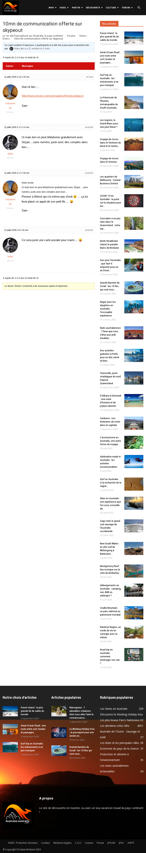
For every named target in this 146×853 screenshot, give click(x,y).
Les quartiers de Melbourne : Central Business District (110, 180)
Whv (51, 7)
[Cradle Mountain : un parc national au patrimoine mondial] (133, 612)
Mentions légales (62, 842)
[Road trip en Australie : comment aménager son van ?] (133, 654)
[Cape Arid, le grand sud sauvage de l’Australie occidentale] (133, 525)
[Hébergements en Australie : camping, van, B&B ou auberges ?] (133, 590)
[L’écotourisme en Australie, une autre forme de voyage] (133, 442)
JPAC (121, 842)
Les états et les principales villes (119, 743)
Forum (126, 7)
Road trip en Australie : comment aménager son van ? (110, 656)
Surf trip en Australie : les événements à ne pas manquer (32, 747)
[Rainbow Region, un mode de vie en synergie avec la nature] (133, 632)
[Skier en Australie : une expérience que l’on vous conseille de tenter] (133, 503)
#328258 (89, 127)
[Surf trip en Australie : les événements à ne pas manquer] (133, 79)
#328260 (89, 230)
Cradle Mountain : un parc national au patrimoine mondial (110, 611)
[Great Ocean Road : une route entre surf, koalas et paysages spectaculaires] (133, 57)
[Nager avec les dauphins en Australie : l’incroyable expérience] (133, 306)
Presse (100, 842)
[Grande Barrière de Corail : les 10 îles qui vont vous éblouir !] (133, 287)
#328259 (89, 173)
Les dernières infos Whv (114, 726)
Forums (71, 35)
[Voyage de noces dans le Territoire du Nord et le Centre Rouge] (133, 144)
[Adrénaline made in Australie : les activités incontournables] (133, 461)
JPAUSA (111, 842)
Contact (89, 842)
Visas (63, 7)
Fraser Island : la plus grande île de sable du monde (109, 36)
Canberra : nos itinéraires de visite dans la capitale (110, 421)
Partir (76, 7)
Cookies (45, 842)
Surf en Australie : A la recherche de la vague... (110, 482)
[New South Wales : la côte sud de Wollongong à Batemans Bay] (133, 548)
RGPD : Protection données (22, 842)
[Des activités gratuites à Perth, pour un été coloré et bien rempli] (133, 355)
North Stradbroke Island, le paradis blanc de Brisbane (109, 244)
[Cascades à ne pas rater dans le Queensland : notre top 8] (133, 223)
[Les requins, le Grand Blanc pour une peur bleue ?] (133, 125)
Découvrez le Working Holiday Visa (121, 714)
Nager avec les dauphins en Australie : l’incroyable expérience (108, 309)
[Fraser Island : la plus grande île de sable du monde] (133, 38)
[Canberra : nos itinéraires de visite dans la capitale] (133, 423)
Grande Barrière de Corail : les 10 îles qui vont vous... (110, 286)
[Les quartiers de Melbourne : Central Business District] (133, 181)
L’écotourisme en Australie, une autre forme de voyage (110, 441)
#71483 (89, 77)
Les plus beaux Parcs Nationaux (119, 720)
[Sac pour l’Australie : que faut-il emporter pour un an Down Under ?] (133, 265)
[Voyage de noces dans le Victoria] (133, 163)
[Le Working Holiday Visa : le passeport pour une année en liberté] (59, 732)
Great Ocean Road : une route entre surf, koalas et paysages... (33, 729)
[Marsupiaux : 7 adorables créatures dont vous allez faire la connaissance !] (59, 711)
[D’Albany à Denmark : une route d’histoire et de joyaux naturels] (133, 400)
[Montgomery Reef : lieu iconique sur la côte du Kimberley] (133, 571)
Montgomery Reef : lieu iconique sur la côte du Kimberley (110, 569)
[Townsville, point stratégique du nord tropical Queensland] (133, 378)
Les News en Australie (113, 708)
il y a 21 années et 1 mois (36, 48)
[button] (138, 7)
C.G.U (78, 842)
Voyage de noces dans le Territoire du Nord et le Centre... (110, 142)
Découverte (93, 7)
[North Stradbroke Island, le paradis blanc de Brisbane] (133, 245)
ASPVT (131, 842)
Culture (111, 7)
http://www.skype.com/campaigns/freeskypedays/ (53, 95)
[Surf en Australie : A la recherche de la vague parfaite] (133, 484)
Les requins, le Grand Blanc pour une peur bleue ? (109, 123)
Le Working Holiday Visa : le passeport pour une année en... (81, 732)
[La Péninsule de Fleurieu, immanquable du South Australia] (133, 102)
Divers (82, 35)
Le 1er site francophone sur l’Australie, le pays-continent (33, 35)
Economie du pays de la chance (119, 748)
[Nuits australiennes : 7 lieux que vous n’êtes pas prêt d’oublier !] (133, 332)
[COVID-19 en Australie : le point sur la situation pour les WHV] (133, 200)
